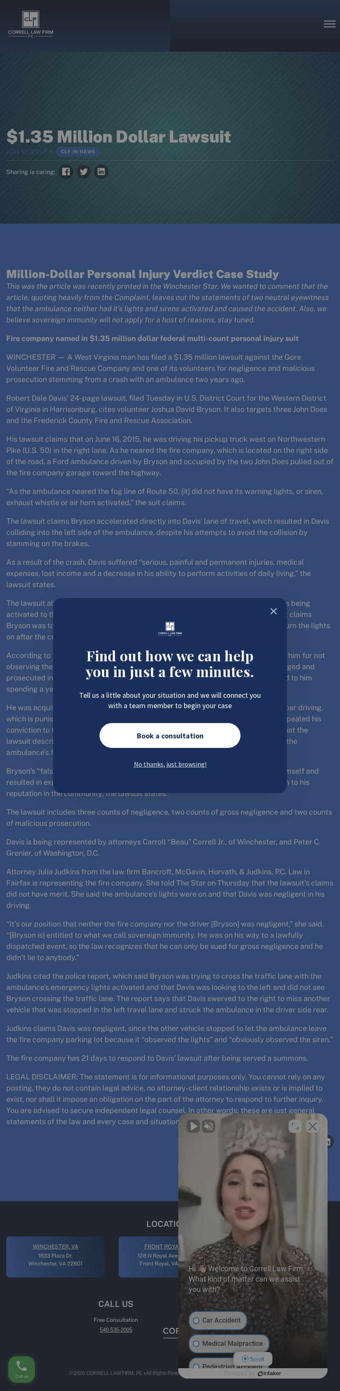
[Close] (274, 611)
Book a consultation (170, 735)
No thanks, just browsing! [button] (170, 764)
